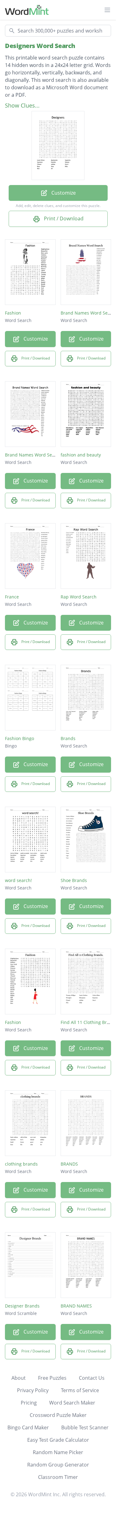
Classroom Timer (58, 1477)
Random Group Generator (58, 1464)
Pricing (29, 1402)
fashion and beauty (81, 455)
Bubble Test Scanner (85, 1427)
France (12, 597)
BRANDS (69, 1164)
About (18, 1377)
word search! (18, 880)
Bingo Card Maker (28, 1427)
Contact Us (92, 1377)
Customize (63, 192)
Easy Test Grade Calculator (58, 1439)
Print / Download (63, 218)
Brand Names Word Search (33, 455)
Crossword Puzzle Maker (58, 1415)
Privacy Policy (33, 1390)
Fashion (13, 313)
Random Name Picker (58, 1452)
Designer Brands (22, 1306)
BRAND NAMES (76, 1306)
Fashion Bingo (19, 738)
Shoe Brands (74, 880)
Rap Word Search (79, 597)
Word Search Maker (72, 1402)
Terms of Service (80, 1390)
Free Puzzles (52, 1377)
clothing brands (21, 1164)
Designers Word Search (40, 46)
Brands (68, 738)
